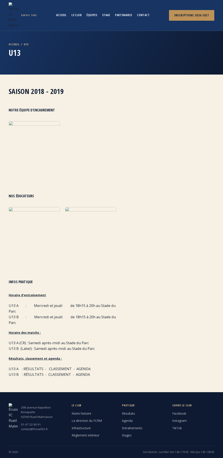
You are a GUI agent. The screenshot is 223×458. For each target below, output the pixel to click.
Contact (143, 15)
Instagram (179, 421)
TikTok (177, 428)
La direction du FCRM (87, 421)
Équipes (91, 15)
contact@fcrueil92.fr (34, 429)
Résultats (128, 413)
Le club (76, 15)
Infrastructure (81, 428)
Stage (106, 15)
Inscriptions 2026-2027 (191, 15)
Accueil (61, 15)
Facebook (179, 413)
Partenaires (123, 15)
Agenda (127, 421)
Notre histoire (81, 413)
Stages (127, 435)
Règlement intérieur (85, 435)
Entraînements (132, 428)
